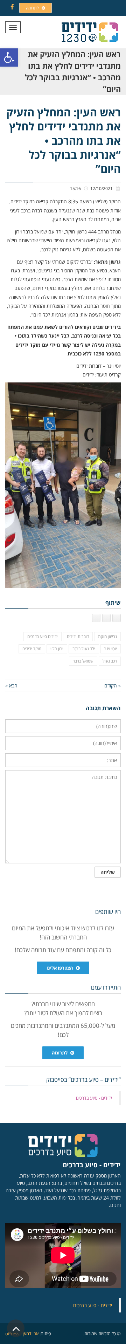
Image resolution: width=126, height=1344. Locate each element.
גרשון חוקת (107, 636)
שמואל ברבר (83, 661)
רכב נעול (110, 661)
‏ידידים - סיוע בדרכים (94, 1098)
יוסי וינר (110, 649)
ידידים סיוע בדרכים (42, 636)
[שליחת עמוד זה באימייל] (96, 618)
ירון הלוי (56, 649)
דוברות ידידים (78, 636)
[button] (9, 57)
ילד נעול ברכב (83, 649)
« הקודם (112, 685)
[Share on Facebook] (116, 618)
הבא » (11, 685)
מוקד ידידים (31, 649)
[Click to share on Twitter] (106, 618)
